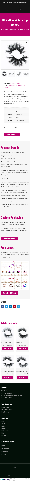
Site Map (15, 467)
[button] (12, 134)
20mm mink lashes (9, 29)
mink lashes (7, 88)
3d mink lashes (22, 85)
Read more (7, 348)
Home (2, 29)
